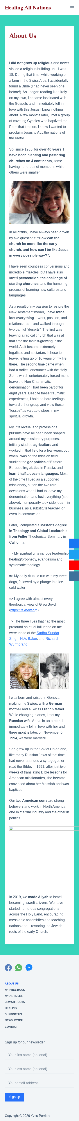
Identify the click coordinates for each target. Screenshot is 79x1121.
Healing (11, 1008)
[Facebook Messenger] (28, 967)
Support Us (13, 1014)
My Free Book (15, 989)
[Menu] (72, 8)
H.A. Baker (28, 638)
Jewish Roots (15, 1002)
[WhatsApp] (18, 967)
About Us (12, 983)
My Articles (14, 995)
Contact (11, 1026)
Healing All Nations (28, 8)
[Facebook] (8, 967)
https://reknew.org (24, 610)
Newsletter (14, 1020)
